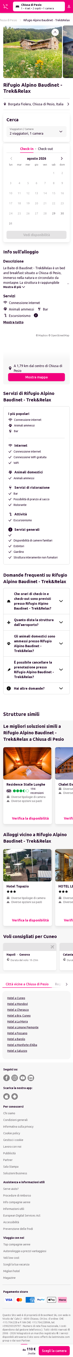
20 (36, 203)
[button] (32, 51)
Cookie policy (11, 1133)
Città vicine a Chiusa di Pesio (27, 984)
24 (10, 213)
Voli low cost (11, 1257)
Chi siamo (9, 1113)
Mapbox (43, 335)
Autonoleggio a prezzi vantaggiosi (24, 1251)
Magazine (9, 1277)
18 (19, 203)
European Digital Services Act (21, 1215)
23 (62, 203)
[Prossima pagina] (66, 984)
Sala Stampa (10, 1166)
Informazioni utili (13, 1208)
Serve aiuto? (11, 1188)
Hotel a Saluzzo (17, 1050)
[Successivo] (61, 158)
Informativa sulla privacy (18, 1126)
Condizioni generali (15, 1120)
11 (19, 193)
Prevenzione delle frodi (18, 1228)
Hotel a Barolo (16, 1039)
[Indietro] (11, 158)
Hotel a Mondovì (17, 1004)
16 (62, 193)
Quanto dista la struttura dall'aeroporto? (34, 622)
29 (53, 213)
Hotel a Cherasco (18, 1009)
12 (28, 193)
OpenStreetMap (60, 335)
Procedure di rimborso (17, 1195)
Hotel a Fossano (17, 1033)
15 (53, 193)
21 (45, 203)
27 (36, 213)
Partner (8, 1160)
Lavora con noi (12, 1146)
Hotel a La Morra (17, 1021)
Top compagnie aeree (16, 1244)
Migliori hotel (11, 1271)
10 (10, 193)
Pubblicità (9, 1153)
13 (36, 193)
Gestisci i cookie (13, 1140)
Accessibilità (11, 1222)
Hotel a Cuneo (16, 998)
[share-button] (55, 32)
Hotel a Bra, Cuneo (19, 1015)
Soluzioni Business (15, 1173)
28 (45, 213)
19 (28, 203)
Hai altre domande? (29, 688)
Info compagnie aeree (16, 1202)
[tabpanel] (36, 1025)
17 (10, 203)
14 (45, 193)
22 (53, 203)
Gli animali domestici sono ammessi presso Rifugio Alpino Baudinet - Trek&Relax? (34, 643)
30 (62, 213)
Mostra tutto (13, 322)
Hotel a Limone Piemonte (23, 1027)
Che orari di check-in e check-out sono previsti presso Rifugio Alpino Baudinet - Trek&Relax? (32, 601)
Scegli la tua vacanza (16, 1264)
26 (28, 213)
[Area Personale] (69, 6)
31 (10, 223)
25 (19, 213)
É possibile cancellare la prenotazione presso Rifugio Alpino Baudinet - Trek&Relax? (34, 670)
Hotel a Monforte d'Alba (22, 1045)
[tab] (27, 984)
